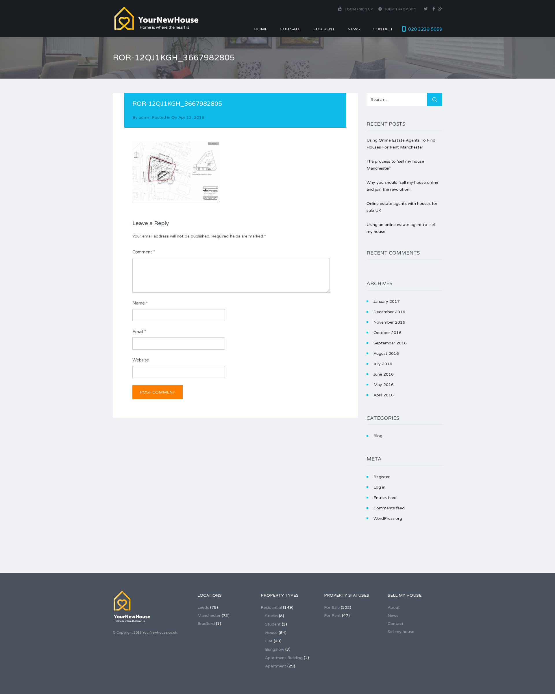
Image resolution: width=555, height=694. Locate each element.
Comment (143, 252)
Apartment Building (284, 657)
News (353, 29)
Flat (269, 641)
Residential (271, 607)
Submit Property (400, 9)
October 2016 (387, 332)
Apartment (275, 666)
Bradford (206, 623)
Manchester (209, 615)
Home (260, 29)
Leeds (203, 607)
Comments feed (389, 508)
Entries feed (385, 497)
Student (273, 624)
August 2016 (386, 353)
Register (381, 476)
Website (140, 360)
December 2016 (389, 311)
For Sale (290, 29)
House (271, 632)
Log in (379, 487)
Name (140, 303)
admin (145, 117)
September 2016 (390, 343)
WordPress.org (387, 518)
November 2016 (389, 322)
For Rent (324, 29)
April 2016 (383, 395)
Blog (377, 435)
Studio (271, 615)
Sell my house (401, 631)
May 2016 (383, 384)
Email (139, 331)
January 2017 (386, 301)
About (394, 607)
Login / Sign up (359, 9)
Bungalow (274, 649)
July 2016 (382, 363)
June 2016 (383, 374)
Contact (383, 29)
